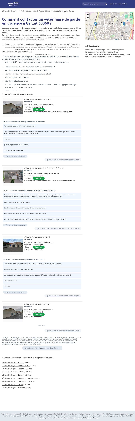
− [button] (88, 17)
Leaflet (116, 39)
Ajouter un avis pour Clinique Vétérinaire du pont (62, 296)
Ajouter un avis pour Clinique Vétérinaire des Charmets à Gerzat (58, 228)
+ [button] (88, 14)
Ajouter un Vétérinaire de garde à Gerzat (42, 348)
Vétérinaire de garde (9, 11)
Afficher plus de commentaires (15, 156)
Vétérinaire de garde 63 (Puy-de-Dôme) (35, 11)
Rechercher (106, 4)
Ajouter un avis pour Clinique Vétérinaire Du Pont (62, 160)
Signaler (77, 116)
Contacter (39, 109)
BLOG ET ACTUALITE (118, 4)
